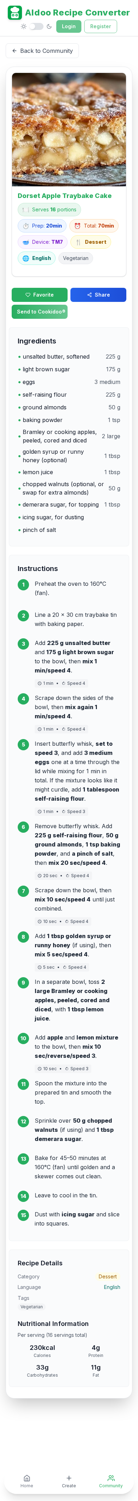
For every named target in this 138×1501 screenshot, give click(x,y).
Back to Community (46, 50)
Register (100, 26)
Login (69, 26)
